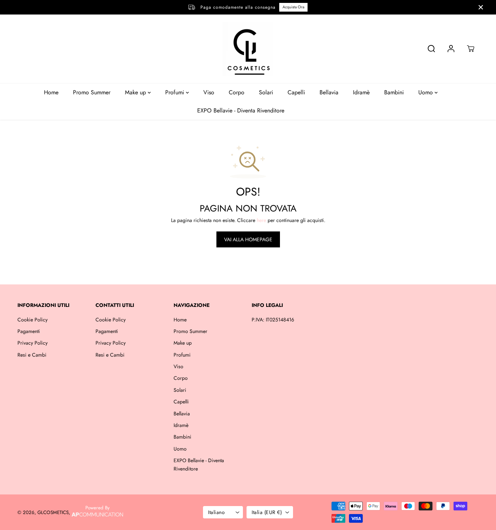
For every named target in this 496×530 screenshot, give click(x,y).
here (261, 220)
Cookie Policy (32, 319)
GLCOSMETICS (53, 512)
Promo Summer (91, 92)
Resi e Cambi (31, 354)
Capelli (296, 92)
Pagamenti (28, 331)
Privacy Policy (32, 342)
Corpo (236, 92)
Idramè (361, 92)
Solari (266, 92)
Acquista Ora (293, 7)
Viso (208, 92)
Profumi (175, 92)
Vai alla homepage (248, 239)
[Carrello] (471, 49)
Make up (136, 92)
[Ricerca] (431, 49)
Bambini (394, 92)
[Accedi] (451, 49)
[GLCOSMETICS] (248, 48)
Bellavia (329, 92)
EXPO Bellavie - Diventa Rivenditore (240, 110)
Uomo (426, 92)
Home (51, 92)
